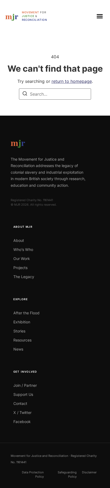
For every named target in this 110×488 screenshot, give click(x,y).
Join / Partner (25, 385)
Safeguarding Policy (67, 474)
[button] (100, 16)
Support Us (23, 394)
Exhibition (21, 322)
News (18, 349)
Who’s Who (23, 249)
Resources (22, 340)
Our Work (21, 258)
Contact (20, 403)
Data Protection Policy (33, 474)
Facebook (22, 421)
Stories (19, 331)
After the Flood (26, 313)
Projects (20, 267)
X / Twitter (22, 412)
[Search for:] (55, 94)
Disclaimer (89, 472)
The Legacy (23, 276)
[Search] (25, 94)
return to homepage (72, 81)
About (18, 240)
